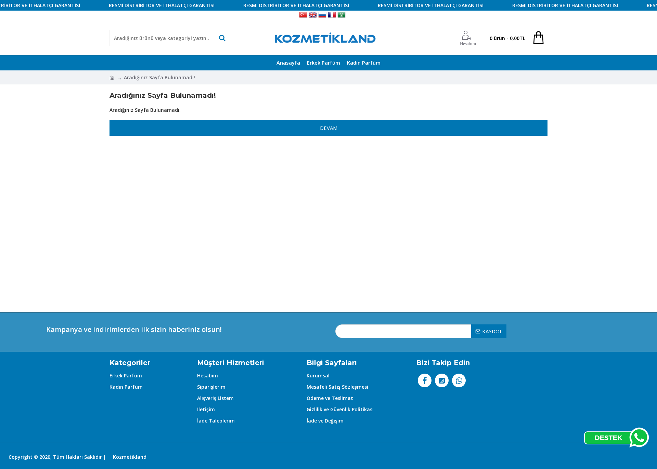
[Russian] (322, 16)
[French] (332, 16)
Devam (328, 127)
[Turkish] (303, 16)
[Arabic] (341, 16)
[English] (313, 16)
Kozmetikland (129, 457)
